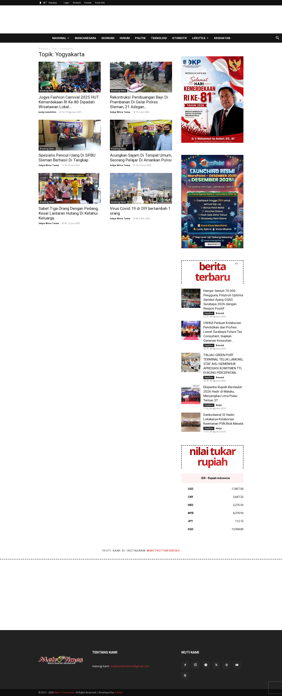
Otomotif (179, 38)
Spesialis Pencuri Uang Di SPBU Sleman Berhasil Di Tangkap (67, 157)
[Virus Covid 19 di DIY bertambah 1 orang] (141, 188)
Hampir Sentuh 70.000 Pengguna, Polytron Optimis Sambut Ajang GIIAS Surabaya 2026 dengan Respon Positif (223, 299)
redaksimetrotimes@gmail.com (129, 666)
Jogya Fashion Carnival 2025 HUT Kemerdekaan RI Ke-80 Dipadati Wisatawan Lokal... (69, 102)
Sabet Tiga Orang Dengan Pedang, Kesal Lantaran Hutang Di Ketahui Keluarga (68, 213)
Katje (219, 405)
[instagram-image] (17, 576)
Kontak (88, 2)
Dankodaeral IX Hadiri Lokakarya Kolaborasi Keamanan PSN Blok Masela (223, 419)
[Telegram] (206, 665)
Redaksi (77, 2)
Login (66, 2)
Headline (208, 313)
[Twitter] (216, 665)
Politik (140, 38)
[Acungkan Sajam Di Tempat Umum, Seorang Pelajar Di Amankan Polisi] (141, 135)
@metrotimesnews (163, 550)
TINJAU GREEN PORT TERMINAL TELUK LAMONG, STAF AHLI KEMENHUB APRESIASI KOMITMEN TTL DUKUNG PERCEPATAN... (223, 364)
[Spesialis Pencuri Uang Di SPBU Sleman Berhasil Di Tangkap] (70, 135)
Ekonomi (107, 38)
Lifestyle (198, 38)
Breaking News (47, 90)
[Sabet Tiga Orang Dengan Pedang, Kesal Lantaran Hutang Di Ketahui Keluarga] (70, 188)
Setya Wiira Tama (120, 111)
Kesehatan (222, 38)
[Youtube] (237, 665)
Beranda (43, 48)
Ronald (220, 313)
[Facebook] (185, 665)
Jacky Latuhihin (47, 111)
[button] (277, 38)
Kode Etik (100, 2)
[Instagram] (195, 665)
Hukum (125, 38)
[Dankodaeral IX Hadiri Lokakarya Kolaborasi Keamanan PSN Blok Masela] (190, 422)
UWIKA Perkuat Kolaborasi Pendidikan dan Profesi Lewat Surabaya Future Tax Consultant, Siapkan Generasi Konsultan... (222, 331)
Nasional (59, 38)
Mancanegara (85, 38)
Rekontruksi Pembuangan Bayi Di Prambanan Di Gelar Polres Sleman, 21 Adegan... (139, 102)
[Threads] (185, 675)
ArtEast (118, 692)
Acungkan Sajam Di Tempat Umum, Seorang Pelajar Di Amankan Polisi (141, 157)
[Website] (226, 665)
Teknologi (159, 38)
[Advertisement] (173, 19)
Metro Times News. (64, 692)
